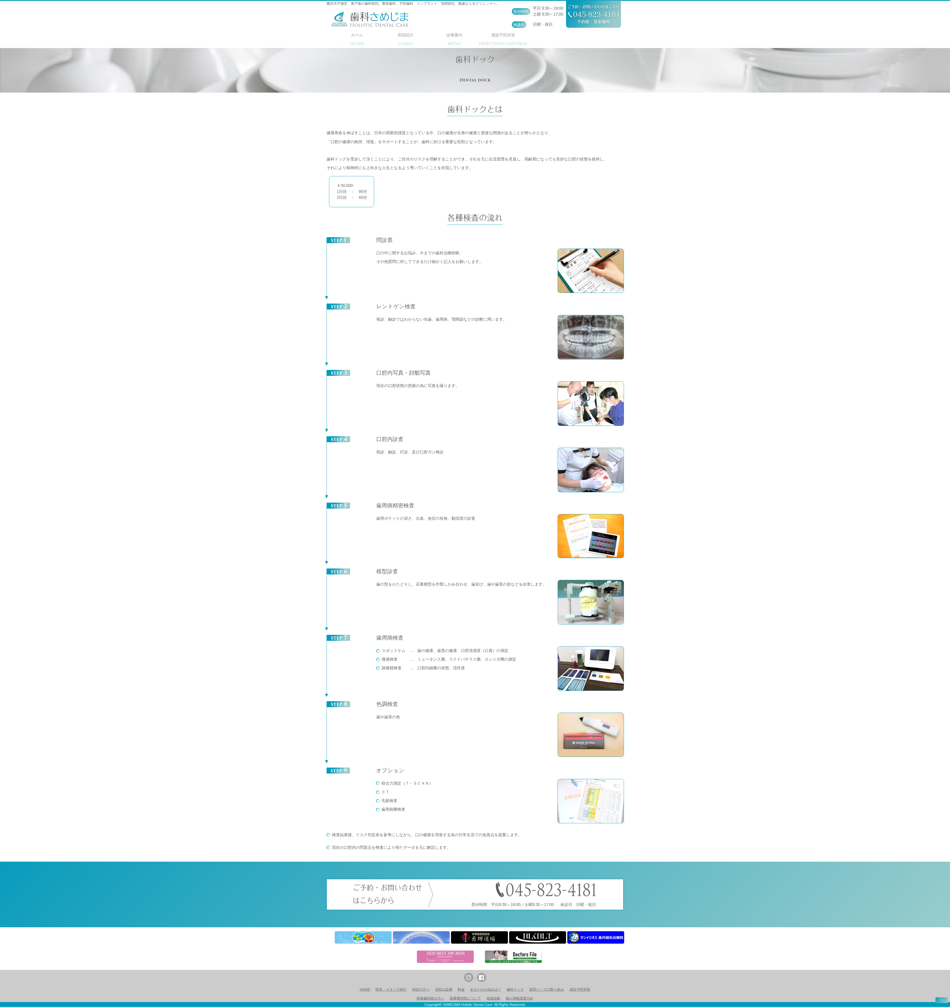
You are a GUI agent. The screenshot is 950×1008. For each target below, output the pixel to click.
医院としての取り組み (546, 989)
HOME (365, 989)
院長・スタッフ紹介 (391, 989)
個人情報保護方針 (519, 998)
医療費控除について (465, 998)
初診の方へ (420, 989)
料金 (461, 989)
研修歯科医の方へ (430, 998)
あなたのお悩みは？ (485, 989)
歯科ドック (515, 989)
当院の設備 (443, 989)
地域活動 (493, 998)
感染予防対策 (580, 989)
